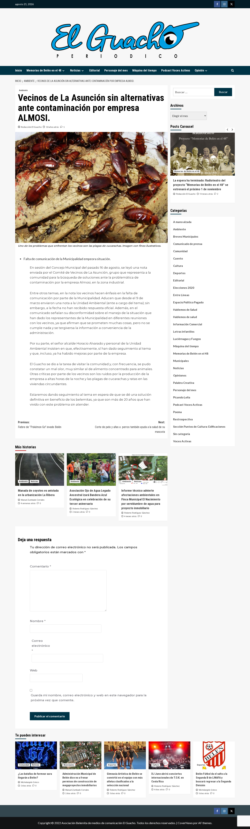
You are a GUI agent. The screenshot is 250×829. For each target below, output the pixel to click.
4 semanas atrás (28, 503)
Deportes (179, 273)
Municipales (181, 361)
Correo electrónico (41, 645)
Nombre (38, 621)
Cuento (178, 258)
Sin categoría (181, 434)
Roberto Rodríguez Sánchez (85, 509)
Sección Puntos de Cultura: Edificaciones (199, 426)
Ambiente (23, 90)
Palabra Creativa (183, 383)
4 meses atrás (130, 516)
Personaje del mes (116, 70)
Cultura (178, 266)
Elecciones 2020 (183, 287)
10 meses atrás (206, 194)
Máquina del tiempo (144, 70)
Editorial (94, 70)
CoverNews (185, 823)
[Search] (232, 70)
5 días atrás (204, 793)
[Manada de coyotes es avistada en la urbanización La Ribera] (39, 469)
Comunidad (180, 251)
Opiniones (179, 375)
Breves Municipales (185, 236)
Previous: (39, 425)
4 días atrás (159, 789)
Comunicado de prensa (187, 244)
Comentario (40, 566)
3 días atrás (115, 793)
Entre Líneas (181, 295)
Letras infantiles (183, 331)
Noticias (34, 481)
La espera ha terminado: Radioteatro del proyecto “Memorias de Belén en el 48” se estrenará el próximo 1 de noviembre (200, 185)
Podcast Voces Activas (175, 70)
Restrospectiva (183, 419)
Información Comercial (187, 324)
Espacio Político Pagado (188, 302)
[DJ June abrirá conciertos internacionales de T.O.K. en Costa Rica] (169, 755)
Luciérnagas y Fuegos (187, 339)
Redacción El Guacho (31, 127)
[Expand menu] (63, 70)
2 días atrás (26, 786)
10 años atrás (52, 127)
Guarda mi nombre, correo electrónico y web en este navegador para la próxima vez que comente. (88, 697)
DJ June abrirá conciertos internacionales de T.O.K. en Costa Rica (167, 777)
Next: (130, 427)
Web (33, 670)
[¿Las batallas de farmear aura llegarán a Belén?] (36, 755)
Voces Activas (182, 441)
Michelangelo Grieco (30, 782)
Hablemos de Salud (185, 309)
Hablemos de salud (185, 317)
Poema (177, 412)
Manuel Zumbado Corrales (32, 500)
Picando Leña (181, 397)
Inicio (18, 70)
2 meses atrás (78, 512)
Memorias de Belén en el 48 (44, 70)
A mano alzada (182, 222)
